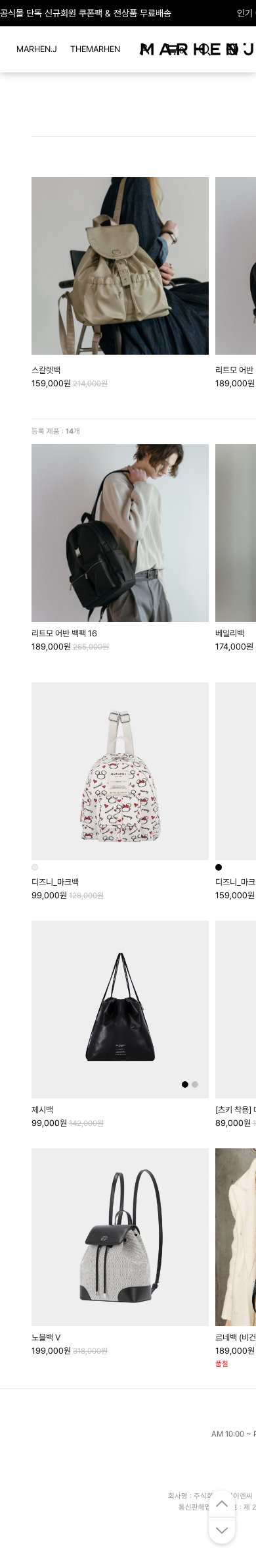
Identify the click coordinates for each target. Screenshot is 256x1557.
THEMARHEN (95, 49)
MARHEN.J (36, 49)
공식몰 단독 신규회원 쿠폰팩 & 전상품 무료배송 (85, 13)
